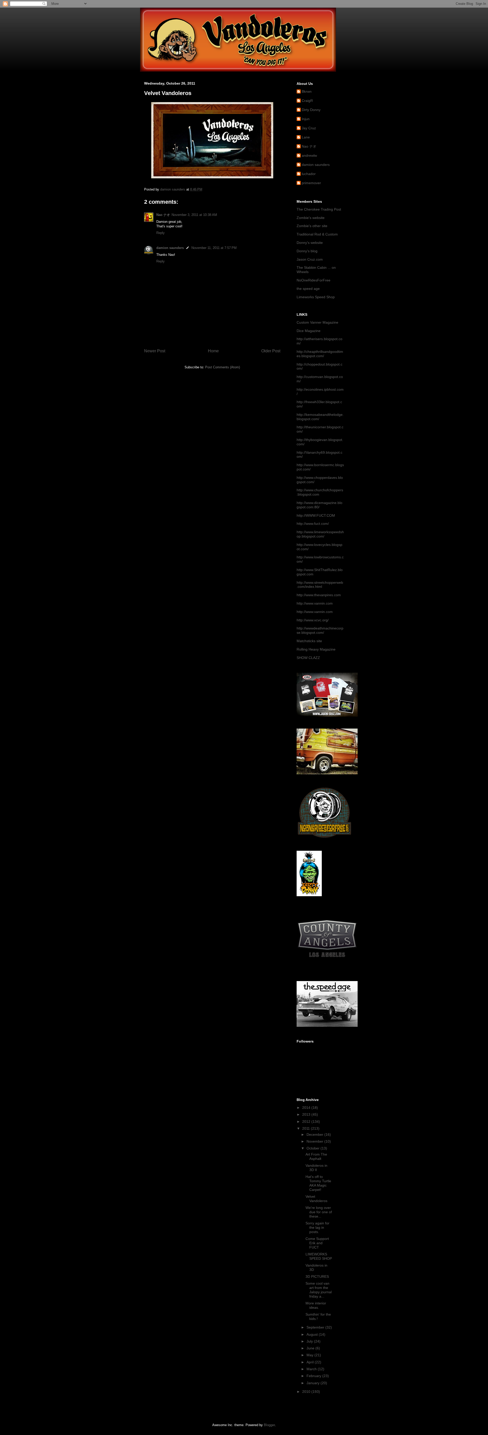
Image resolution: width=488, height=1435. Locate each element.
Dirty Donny (311, 110)
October (314, 1148)
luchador (309, 174)
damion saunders (170, 248)
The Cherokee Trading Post (319, 209)
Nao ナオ (163, 215)
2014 (306, 1108)
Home (213, 351)
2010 (306, 1392)
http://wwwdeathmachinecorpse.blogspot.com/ (320, 630)
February (314, 1376)
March (312, 1369)
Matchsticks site (309, 641)
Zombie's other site (312, 226)
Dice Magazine (309, 331)
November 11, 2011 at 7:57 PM (214, 248)
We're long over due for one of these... (319, 1212)
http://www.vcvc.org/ (313, 620)
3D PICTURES (317, 1276)
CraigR (307, 101)
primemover (311, 183)
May (310, 1355)
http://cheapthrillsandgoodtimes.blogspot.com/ (320, 354)
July (310, 1341)
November (315, 1141)
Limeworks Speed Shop (316, 297)
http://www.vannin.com (315, 603)
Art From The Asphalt (316, 1156)
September (316, 1327)
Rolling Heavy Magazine (316, 649)
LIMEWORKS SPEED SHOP (319, 1256)
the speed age (308, 289)
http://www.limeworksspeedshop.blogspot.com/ (320, 534)
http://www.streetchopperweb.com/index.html (320, 584)
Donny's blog (307, 251)
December (315, 1134)
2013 (306, 1114)
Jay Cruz (309, 128)
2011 (306, 1128)
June (311, 1348)
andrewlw (309, 155)
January (314, 1383)
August (313, 1334)
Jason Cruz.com (310, 259)
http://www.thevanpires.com (319, 595)
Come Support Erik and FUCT (317, 1243)
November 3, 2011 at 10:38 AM (194, 215)
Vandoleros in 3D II (316, 1167)
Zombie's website (311, 218)
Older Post (270, 351)
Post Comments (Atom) (222, 367)
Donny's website (310, 243)
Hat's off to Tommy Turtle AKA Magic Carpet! (318, 1183)
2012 (306, 1121)
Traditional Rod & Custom (317, 234)
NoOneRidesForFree (313, 280)
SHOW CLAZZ (308, 658)
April (311, 1362)
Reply (160, 233)
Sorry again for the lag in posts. (317, 1227)
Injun (306, 119)
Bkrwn (307, 91)
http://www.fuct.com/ (313, 524)
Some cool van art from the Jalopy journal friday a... (319, 1289)
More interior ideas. (316, 1305)
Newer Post (154, 351)
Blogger (269, 1425)
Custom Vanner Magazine (317, 322)
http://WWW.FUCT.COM (316, 515)
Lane (306, 137)
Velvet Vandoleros (316, 1198)
